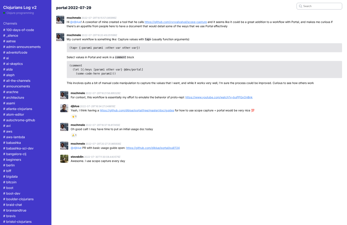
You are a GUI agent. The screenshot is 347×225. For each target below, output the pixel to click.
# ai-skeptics (13, 64)
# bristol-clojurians (17, 222)
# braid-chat (12, 205)
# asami (9, 103)
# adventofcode (15, 52)
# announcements (16, 86)
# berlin (9, 165)
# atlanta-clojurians (17, 109)
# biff (7, 171)
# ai (6, 58)
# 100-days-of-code (18, 30)
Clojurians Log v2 (20, 7)
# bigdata (10, 176)
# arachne (10, 92)
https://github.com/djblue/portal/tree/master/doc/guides (137, 110)
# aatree (9, 41)
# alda (8, 69)
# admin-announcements (22, 47)
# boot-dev (11, 193)
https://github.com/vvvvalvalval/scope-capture (176, 22)
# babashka (12, 143)
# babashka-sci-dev (18, 148)
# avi (7, 126)
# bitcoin (9, 182)
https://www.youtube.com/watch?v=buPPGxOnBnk (219, 97)
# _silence (10, 35)
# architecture (13, 97)
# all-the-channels (16, 81)
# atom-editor (13, 114)
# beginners (12, 160)
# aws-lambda (14, 137)
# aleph (8, 75)
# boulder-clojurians (18, 199)
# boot (8, 188)
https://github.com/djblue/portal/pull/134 (153, 147)
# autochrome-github (19, 120)
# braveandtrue (14, 210)
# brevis (9, 216)
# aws (7, 131)
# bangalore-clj (14, 154)
